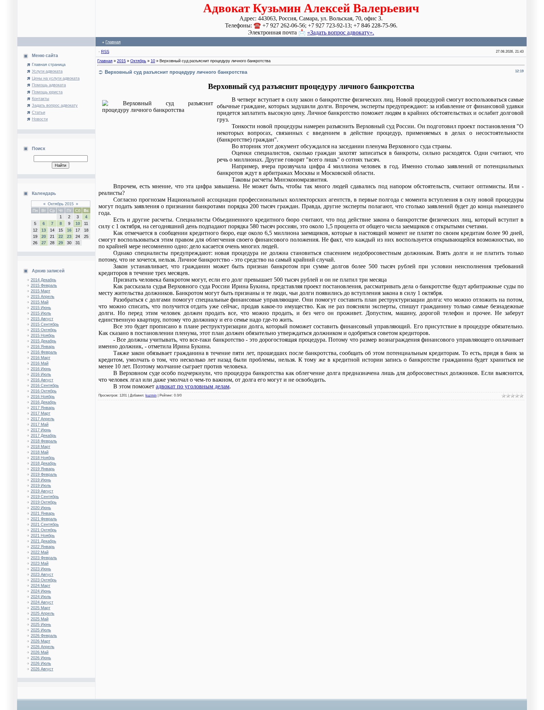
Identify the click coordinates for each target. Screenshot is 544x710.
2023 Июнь (41, 569)
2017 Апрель (42, 419)
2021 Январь (43, 513)
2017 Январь (43, 407)
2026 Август (42, 669)
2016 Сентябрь (45, 385)
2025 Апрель (42, 613)
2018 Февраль (44, 441)
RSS (105, 51)
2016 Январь (43, 346)
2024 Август (42, 602)
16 (69, 230)
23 (69, 236)
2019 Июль (41, 485)
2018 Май (39, 452)
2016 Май (39, 363)
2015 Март (40, 291)
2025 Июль (41, 630)
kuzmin (151, 395)
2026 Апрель (42, 646)
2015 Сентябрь (45, 324)
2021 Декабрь (43, 541)
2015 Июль (41, 313)
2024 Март (40, 585)
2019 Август (42, 491)
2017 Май (39, 424)
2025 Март (40, 608)
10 (77, 223)
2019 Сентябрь (45, 496)
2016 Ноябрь (43, 396)
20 (43, 236)
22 (60, 236)
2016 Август (42, 380)
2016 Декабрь (43, 402)
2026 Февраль (44, 635)
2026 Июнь (41, 658)
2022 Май (39, 552)
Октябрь (138, 61)
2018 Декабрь (43, 463)
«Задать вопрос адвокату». (340, 32)
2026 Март (40, 641)
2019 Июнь (41, 480)
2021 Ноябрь (43, 535)
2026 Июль (41, 663)
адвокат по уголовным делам (192, 386)
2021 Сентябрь (45, 524)
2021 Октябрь (44, 530)
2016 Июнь (41, 368)
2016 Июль (41, 374)
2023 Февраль (44, 557)
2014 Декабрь (43, 280)
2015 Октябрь (44, 330)
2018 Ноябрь (43, 457)
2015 (121, 61)
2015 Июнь (41, 307)
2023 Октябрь (44, 580)
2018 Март (40, 446)
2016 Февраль (44, 352)
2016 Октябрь (44, 391)
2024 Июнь (41, 591)
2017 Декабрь (43, 435)
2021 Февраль (44, 519)
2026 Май (39, 652)
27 (43, 242)
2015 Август (42, 318)
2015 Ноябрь (43, 335)
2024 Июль (41, 596)
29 (60, 242)
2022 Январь (43, 546)
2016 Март (40, 357)
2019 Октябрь (44, 502)
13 (43, 230)
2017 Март (40, 413)
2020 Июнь (41, 507)
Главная (113, 42)
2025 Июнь (41, 624)
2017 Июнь (41, 430)
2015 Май (39, 302)
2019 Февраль (44, 474)
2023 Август (42, 574)
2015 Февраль (44, 285)
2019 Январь (43, 469)
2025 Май (39, 619)
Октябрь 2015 (61, 204)
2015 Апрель (42, 296)
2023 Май (39, 563)
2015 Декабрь (43, 341)
